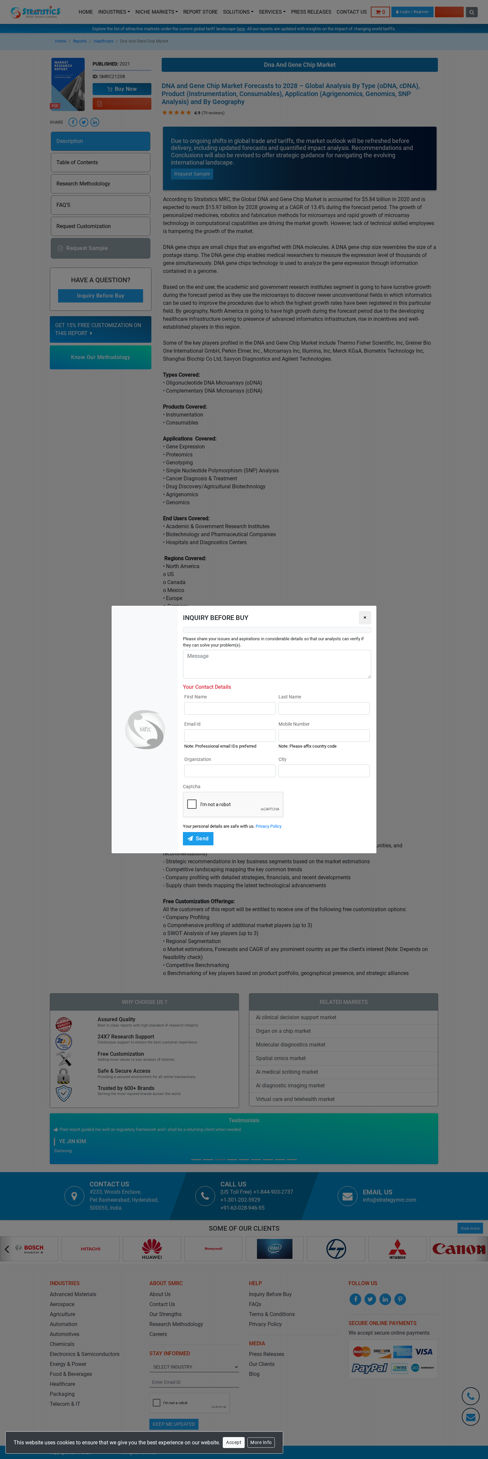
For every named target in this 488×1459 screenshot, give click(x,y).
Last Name (290, 696)
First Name (195, 696)
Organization (197, 759)
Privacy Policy (269, 826)
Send (202, 838)
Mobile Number (294, 724)
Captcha (192, 786)
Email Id (192, 724)
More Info (261, 1442)
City (282, 759)
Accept (233, 1442)
